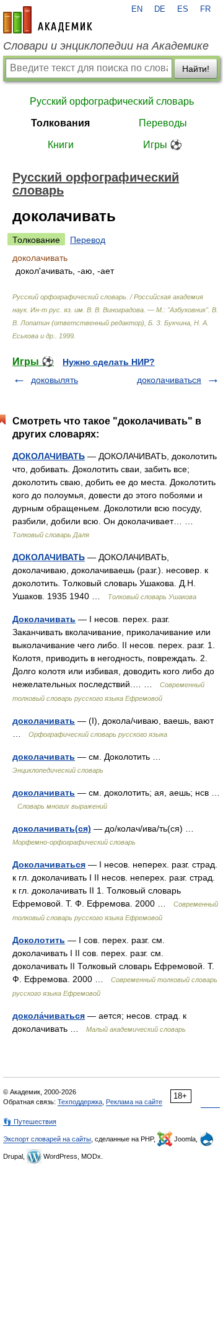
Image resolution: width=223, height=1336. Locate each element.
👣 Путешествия (29, 1121)
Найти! (195, 69)
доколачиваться (169, 380)
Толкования (60, 123)
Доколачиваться (48, 864)
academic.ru (47, 19)
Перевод (87, 240)
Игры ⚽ (162, 144)
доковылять (54, 380)
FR (205, 9)
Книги (61, 144)
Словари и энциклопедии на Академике (106, 46)
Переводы (163, 123)
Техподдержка (80, 1101)
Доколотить (38, 940)
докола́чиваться (48, 1016)
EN (136, 9)
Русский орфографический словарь (112, 101)
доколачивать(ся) (51, 828)
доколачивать (43, 721)
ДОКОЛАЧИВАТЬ (48, 456)
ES (182, 9)
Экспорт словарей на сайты (47, 1139)
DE (159, 9)
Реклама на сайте (134, 1101)
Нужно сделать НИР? (109, 362)
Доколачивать (44, 619)
